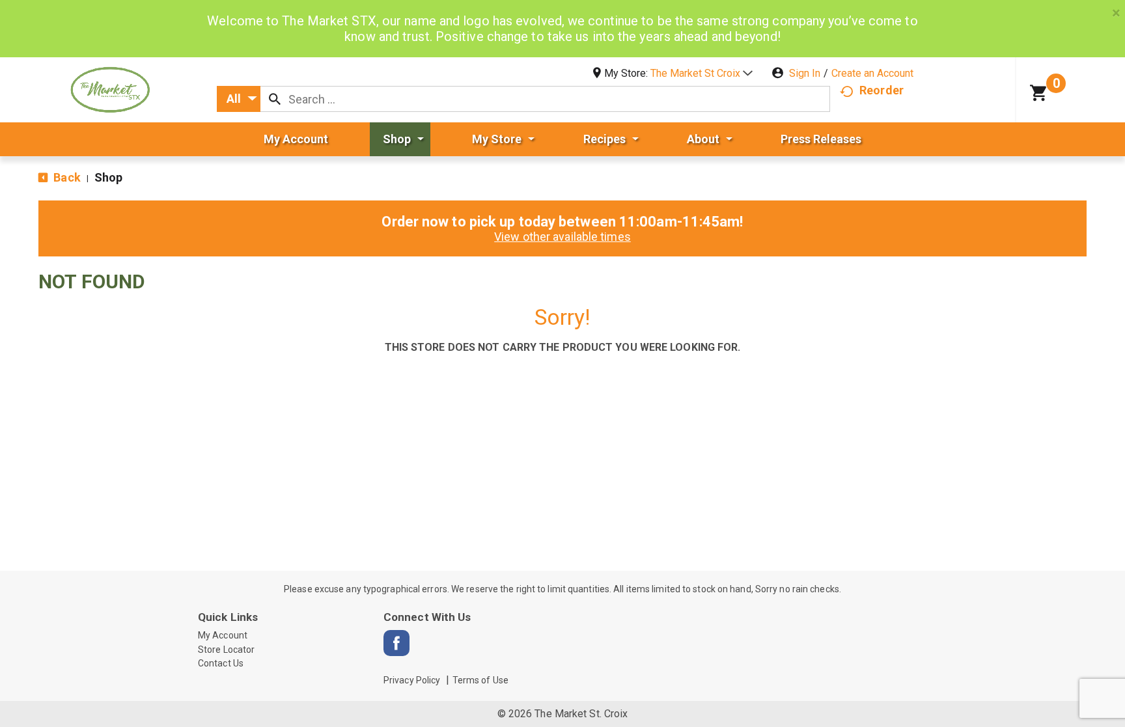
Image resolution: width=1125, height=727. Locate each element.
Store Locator (226, 649)
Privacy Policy (411, 680)
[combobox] (238, 99)
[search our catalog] (274, 99)
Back (66, 177)
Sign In (804, 73)
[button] (701, 73)
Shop (108, 177)
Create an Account (872, 73)
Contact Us (220, 663)
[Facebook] (396, 643)
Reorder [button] (881, 90)
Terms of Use (480, 680)
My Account (222, 635)
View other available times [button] (562, 236)
